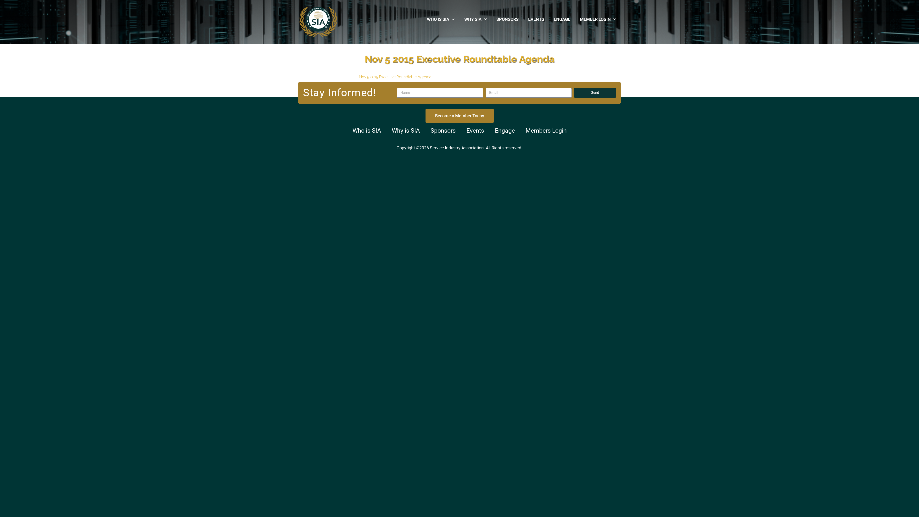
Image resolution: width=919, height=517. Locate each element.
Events (536, 19)
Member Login (595, 19)
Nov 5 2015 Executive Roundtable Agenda (395, 77)
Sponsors (507, 19)
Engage (562, 19)
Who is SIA (438, 19)
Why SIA (473, 19)
